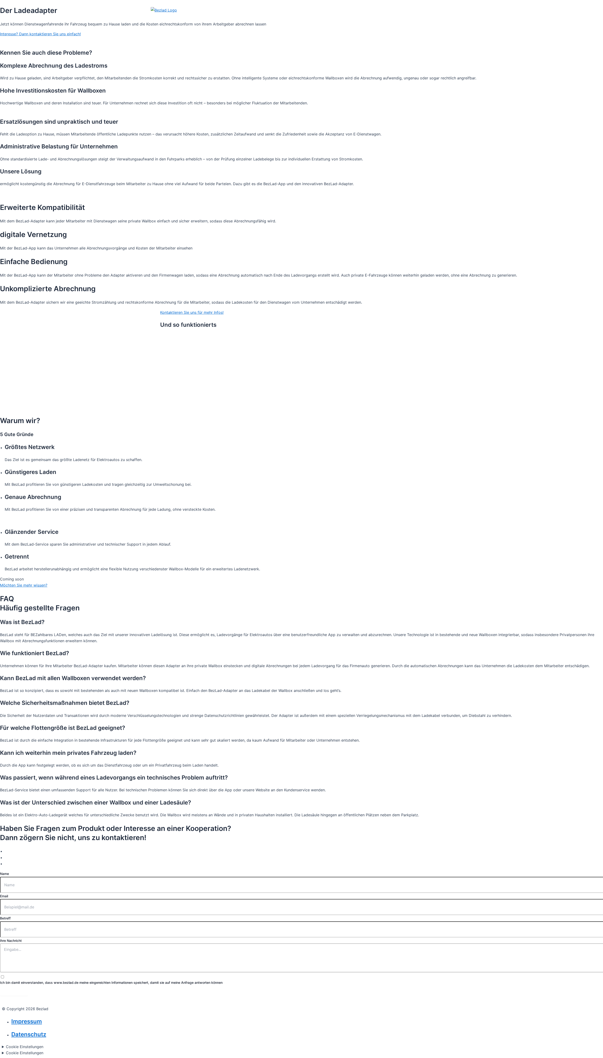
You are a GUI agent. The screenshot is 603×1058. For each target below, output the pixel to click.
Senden (14, 990)
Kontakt (445, 17)
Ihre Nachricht (11, 941)
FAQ (426, 17)
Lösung (377, 17)
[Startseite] (164, 17)
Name (4, 874)
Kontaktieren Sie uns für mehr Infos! (192, 312)
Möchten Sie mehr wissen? (23, 585)
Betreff (5, 918)
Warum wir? (403, 17)
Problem (354, 17)
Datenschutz (28, 1034)
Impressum (26, 1021)
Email (4, 896)
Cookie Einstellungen (24, 1046)
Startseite (330, 17)
